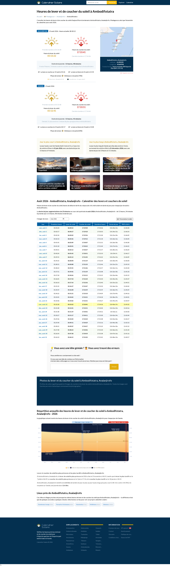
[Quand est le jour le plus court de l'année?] (85, 192)
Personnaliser (126, 219)
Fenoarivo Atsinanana (64, 504)
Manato (98, 550)
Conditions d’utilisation (116, 537)
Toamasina (84, 534)
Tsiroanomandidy (101, 544)
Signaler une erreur (128, 73)
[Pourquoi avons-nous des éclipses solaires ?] (85, 174)
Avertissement (125, 531)
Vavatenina (81, 504)
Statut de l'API (125, 537)
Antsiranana (70, 537)
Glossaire (111, 534)
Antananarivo (70, 528)
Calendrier (129, 2)
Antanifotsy (70, 544)
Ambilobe (84, 531)
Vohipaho (84, 550)
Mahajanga (84, 537)
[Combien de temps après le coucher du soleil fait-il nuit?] (118, 192)
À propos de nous (114, 528)
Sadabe (98, 531)
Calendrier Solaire (52, 2)
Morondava (69, 534)
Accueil (39, 16)
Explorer (122, 2)
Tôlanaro (83, 540)
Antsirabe (99, 537)
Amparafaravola (100, 528)
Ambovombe (85, 528)
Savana (68, 547)
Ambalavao (69, 550)
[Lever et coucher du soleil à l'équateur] (52, 174)
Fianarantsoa (70, 540)
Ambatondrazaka (71, 531)
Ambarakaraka (85, 547)
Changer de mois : (43, 219)
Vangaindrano (100, 540)
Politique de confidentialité (129, 534)
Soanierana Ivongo (45, 504)
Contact (111, 531)
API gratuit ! (126, 528)
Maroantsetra (100, 547)
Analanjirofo (61, 16)
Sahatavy (108, 504)
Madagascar (50, 16)
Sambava (83, 544)
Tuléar (98, 534)
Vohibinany (95, 504)
